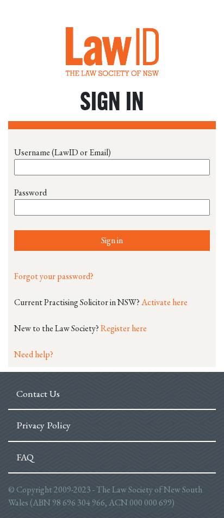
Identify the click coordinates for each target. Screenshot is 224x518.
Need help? (33, 354)
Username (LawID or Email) (62, 152)
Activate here (164, 302)
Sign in (112, 240)
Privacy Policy (43, 425)
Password (30, 192)
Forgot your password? (54, 276)
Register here (124, 328)
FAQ (25, 457)
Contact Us (38, 393)
